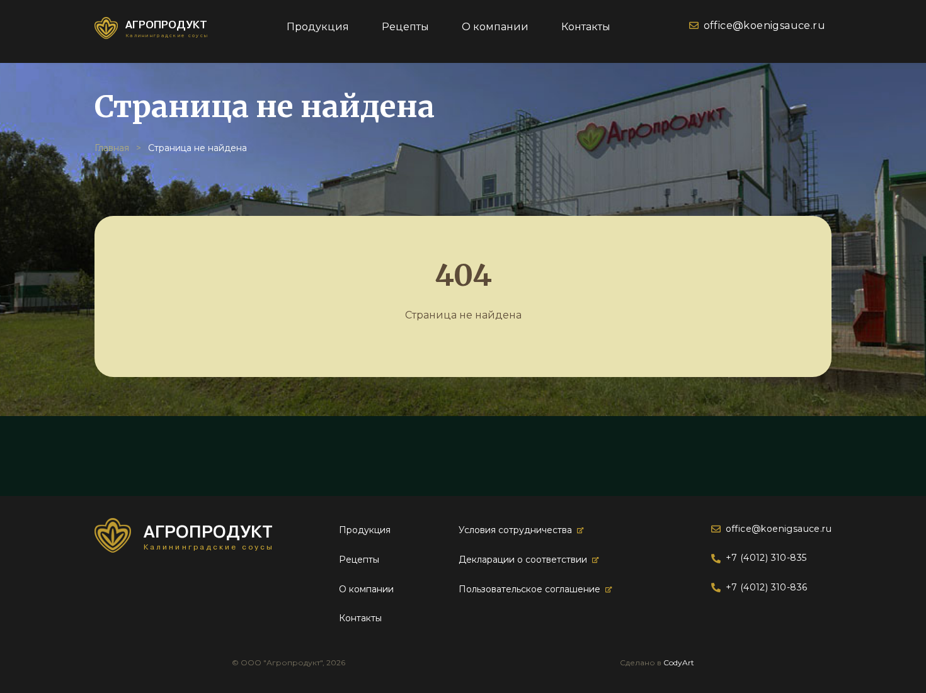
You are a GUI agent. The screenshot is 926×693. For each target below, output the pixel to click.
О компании (495, 27)
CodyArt (678, 662)
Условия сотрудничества (515, 530)
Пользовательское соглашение (529, 589)
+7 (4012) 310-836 (766, 587)
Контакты (585, 27)
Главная (111, 148)
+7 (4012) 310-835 (766, 557)
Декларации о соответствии (523, 559)
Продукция (318, 27)
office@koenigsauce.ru (764, 25)
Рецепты (405, 27)
